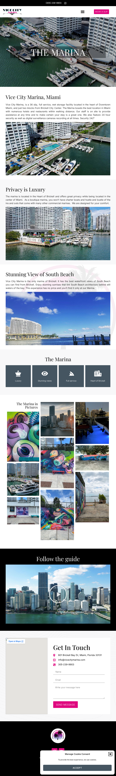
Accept (77, 767)
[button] (110, 754)
